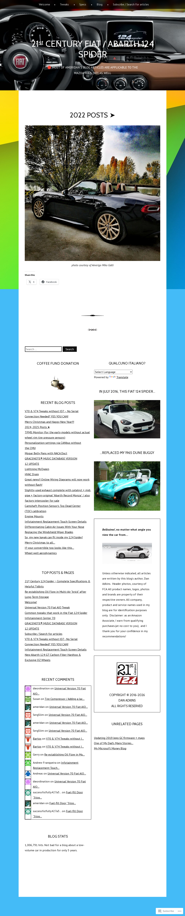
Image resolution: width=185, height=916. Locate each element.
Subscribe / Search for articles (131, 4)
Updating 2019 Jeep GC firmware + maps (119, 738)
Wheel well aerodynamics (41, 553)
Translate (122, 377)
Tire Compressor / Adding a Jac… (65, 699)
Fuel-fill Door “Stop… (62, 803)
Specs (82, 4)
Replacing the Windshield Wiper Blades (49, 532)
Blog (99, 4)
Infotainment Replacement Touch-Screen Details (56, 521)
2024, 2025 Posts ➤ (37, 427)
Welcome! (31, 602)
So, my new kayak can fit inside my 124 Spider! (54, 537)
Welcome (44, 4)
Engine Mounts (34, 516)
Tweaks (64, 4)
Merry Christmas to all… (40, 542)
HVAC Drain (32, 474)
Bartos (37, 738)
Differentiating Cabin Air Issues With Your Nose (54, 527)
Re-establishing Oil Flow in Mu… (64, 754)
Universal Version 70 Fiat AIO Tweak (47, 607)
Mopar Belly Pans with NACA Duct (46, 453)
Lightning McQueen (37, 469)
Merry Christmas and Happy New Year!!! (49, 422)
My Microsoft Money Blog (110, 748)
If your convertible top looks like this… (49, 548)
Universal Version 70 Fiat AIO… (68, 707)
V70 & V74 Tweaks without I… (65, 738)
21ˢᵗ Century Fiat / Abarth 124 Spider (92, 48)
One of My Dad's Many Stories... (113, 743)
